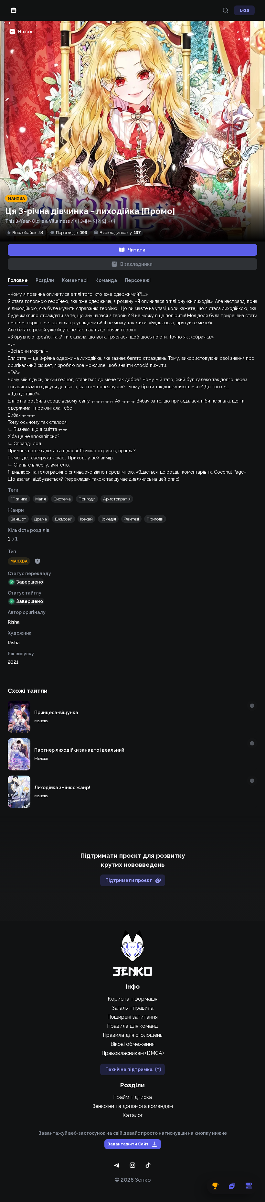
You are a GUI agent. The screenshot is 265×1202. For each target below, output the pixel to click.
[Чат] (232, 1186)
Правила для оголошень (132, 1035)
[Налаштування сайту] (249, 1186)
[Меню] (13, 10)
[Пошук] (225, 10)
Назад (25, 31)
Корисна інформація (132, 999)
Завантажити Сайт (128, 1144)
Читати (136, 249)
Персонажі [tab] (138, 280)
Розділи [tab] (45, 280)
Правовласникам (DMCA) (132, 1053)
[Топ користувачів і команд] (215, 1186)
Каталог (132, 1115)
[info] (252, 706)
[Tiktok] (148, 1165)
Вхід (244, 10)
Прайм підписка (132, 1097)
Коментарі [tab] (75, 280)
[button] (19, 499)
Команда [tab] (106, 280)
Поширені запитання (132, 1017)
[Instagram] (132, 1165)
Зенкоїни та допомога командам (132, 1106)
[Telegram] (117, 1165)
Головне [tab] (18, 280)
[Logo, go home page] (132, 953)
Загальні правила (133, 1008)
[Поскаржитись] (37, 561)
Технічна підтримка (129, 1069)
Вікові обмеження (132, 1044)
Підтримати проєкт (128, 880)
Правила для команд (132, 1026)
